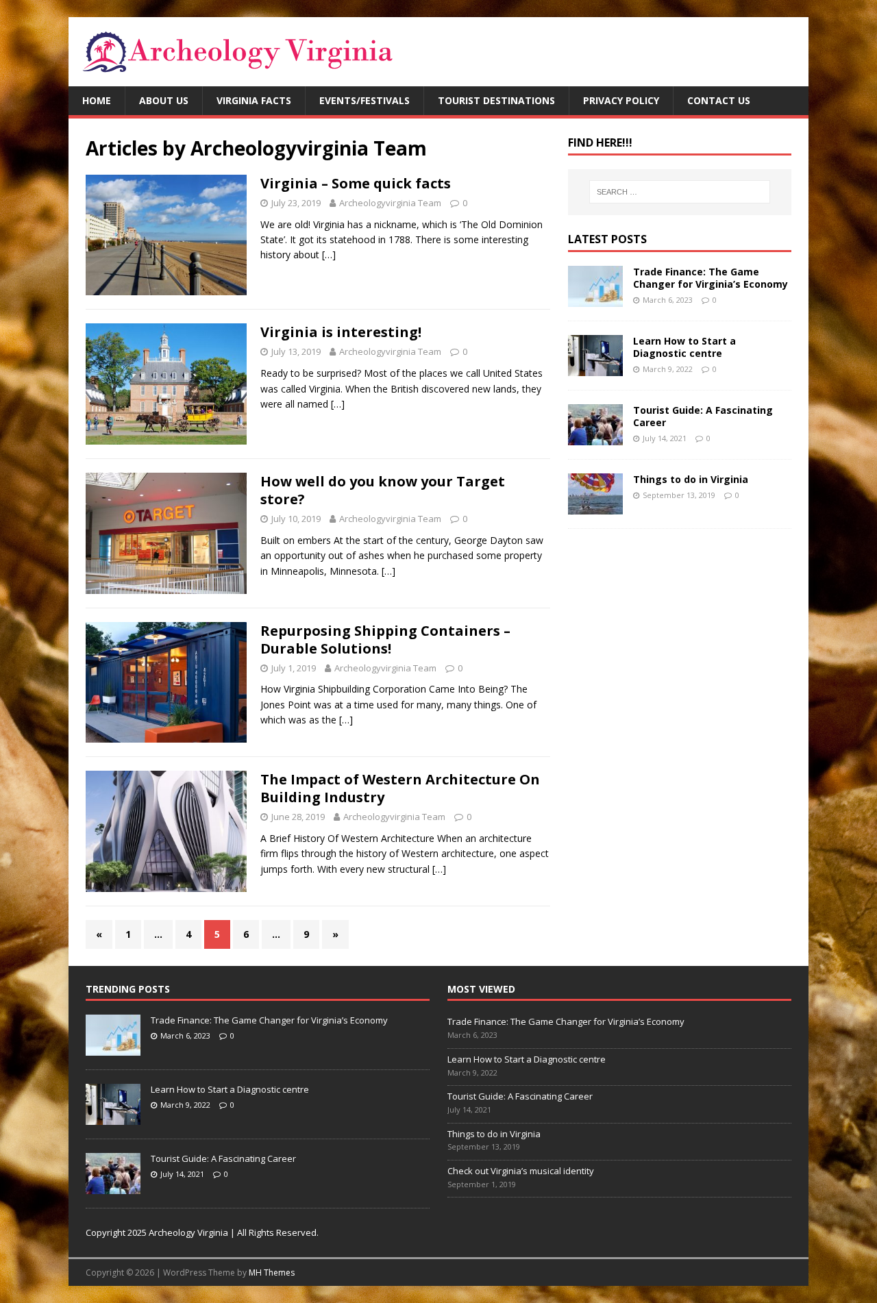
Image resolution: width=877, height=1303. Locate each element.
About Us (163, 100)
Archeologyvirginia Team (390, 203)
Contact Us (718, 100)
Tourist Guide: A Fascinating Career (703, 416)
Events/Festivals (364, 100)
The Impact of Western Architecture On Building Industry (400, 788)
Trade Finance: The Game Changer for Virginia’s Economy (710, 277)
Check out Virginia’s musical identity (520, 1171)
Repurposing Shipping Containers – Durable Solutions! (385, 639)
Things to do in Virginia (690, 479)
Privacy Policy (621, 100)
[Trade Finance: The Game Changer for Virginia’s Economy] (595, 298)
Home (96, 100)
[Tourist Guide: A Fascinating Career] (595, 436)
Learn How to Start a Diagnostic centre (684, 347)
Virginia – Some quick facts (355, 183)
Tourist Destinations (496, 100)
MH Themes (272, 1272)
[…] (329, 254)
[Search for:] (679, 191)
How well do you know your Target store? (382, 490)
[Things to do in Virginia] (595, 505)
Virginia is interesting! (340, 332)
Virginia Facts (254, 100)
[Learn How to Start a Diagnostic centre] (595, 367)
